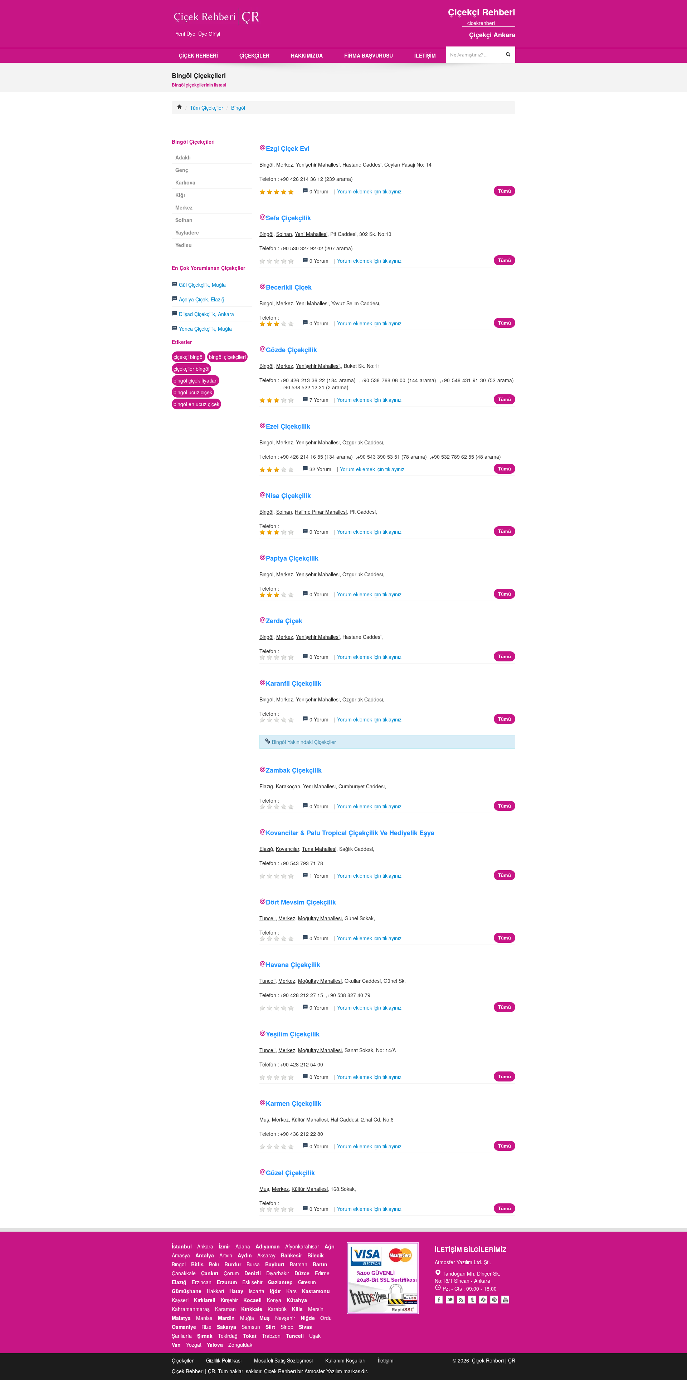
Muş (264, 1119)
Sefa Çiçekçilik (288, 217)
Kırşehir (229, 1299)
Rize (206, 1326)
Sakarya (226, 1326)
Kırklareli (204, 1299)
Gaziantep (280, 1282)
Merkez (284, 164)
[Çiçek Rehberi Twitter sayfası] (499, 22)
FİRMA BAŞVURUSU (368, 55)
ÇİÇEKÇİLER (254, 55)
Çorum (231, 1273)
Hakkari (215, 1291)
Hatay (236, 1291)
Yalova (215, 1344)
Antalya (204, 1255)
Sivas (305, 1326)
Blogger (460, 1299)
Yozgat (193, 1344)
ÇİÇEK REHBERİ (198, 55)
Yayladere (187, 232)
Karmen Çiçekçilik (293, 1103)
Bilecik (315, 1255)
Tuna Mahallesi (319, 848)
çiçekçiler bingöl (191, 368)
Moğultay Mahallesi (320, 918)
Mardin (226, 1317)
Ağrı (330, 1246)
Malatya (181, 1317)
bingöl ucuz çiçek (193, 392)
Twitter (449, 1299)
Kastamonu (316, 1291)
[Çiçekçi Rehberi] (179, 107)
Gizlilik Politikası (224, 1360)
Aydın (245, 1255)
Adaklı (183, 157)
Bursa (253, 1264)
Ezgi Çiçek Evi (288, 148)
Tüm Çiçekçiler (206, 107)
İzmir (224, 1246)
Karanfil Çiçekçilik (293, 683)
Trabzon (271, 1335)
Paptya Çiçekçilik (292, 558)
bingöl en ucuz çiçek (196, 404)
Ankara (205, 1246)
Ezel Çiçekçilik (288, 426)
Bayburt (274, 1264)
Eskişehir (252, 1282)
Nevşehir (285, 1317)
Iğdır (275, 1291)
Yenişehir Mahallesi (318, 164)
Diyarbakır (277, 1273)
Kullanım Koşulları (345, 1360)
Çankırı (209, 1273)
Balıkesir (291, 1255)
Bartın (320, 1264)
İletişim (386, 1360)
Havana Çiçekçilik (293, 964)
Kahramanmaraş (191, 1308)
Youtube (483, 1299)
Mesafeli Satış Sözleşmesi (283, 1360)
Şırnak (205, 1335)
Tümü (504, 190)
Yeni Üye (185, 33)
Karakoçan (288, 786)
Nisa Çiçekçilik (288, 495)
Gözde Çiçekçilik (291, 349)
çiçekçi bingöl (189, 356)
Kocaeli (252, 1299)
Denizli (252, 1273)
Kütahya (297, 1299)
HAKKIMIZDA (307, 55)
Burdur (232, 1264)
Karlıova (185, 182)
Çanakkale (184, 1273)
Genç (181, 169)
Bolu (214, 1264)
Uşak (315, 1335)
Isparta (256, 1291)
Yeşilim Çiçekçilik (293, 1034)
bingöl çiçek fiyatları (196, 380)
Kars (291, 1291)
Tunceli (267, 918)
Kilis (297, 1308)
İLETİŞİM (425, 55)
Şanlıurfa (182, 1335)
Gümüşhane (186, 1291)
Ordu (326, 1317)
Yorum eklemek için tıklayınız (369, 191)
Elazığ (266, 786)
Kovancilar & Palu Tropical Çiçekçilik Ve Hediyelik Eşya (350, 832)
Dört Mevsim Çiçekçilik (301, 902)
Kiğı (180, 194)
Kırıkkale (251, 1308)
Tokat (250, 1335)
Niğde (308, 1317)
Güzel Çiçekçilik (290, 1172)
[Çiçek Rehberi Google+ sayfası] (506, 22)
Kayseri (180, 1299)
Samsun (251, 1326)
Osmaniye (184, 1326)
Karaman (225, 1308)
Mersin (315, 1308)
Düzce (302, 1273)
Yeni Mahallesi (311, 233)
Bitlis (197, 1264)
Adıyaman (267, 1246)
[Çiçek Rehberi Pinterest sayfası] (512, 22)
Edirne (322, 1273)
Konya (274, 1299)
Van (176, 1344)
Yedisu (183, 244)
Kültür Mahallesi (310, 1119)
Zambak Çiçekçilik (294, 770)
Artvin (225, 1255)
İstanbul (182, 1246)
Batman (298, 1264)
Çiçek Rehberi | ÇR (493, 1360)
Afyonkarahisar (302, 1246)
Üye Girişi (209, 33)
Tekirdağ (228, 1335)
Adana (242, 1246)
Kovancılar (287, 848)
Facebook (438, 1299)
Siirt (270, 1326)
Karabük (277, 1308)
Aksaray (266, 1255)
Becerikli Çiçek (289, 287)
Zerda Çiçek (284, 620)
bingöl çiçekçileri (227, 356)
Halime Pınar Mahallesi (321, 511)
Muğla (247, 1317)
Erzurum (227, 1282)
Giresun (307, 1282)
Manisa (204, 1317)
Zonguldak (240, 1344)
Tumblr (472, 1299)
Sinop (287, 1326)
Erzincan (201, 1282)
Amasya (181, 1255)
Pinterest (494, 1299)
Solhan (284, 233)
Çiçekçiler (183, 1360)
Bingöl (238, 107)
